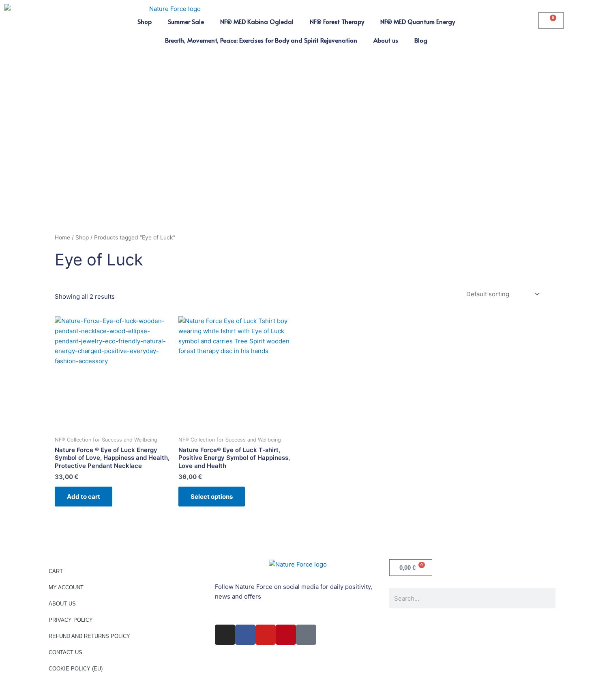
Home (62, 237)
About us (385, 40)
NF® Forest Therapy (337, 21)
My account (66, 587)
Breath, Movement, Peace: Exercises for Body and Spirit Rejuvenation (261, 40)
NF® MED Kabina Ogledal (257, 21)
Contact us (65, 652)
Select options (212, 496)
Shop (144, 21)
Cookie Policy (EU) (76, 669)
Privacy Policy (71, 620)
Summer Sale (186, 21)
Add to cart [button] (83, 496)
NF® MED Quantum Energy (417, 21)
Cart (56, 571)
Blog (420, 40)
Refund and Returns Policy (89, 636)
